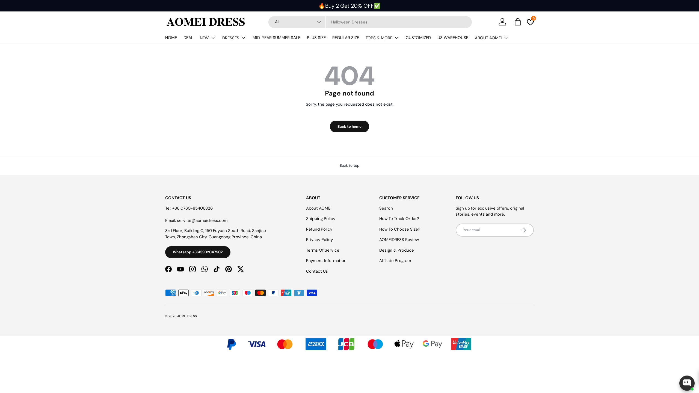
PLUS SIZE (316, 37)
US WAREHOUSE (452, 37)
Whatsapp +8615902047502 (198, 252)
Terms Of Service (322, 250)
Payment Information (326, 260)
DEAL (188, 37)
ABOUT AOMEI (488, 38)
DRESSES (230, 38)
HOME (171, 37)
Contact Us (317, 271)
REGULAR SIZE (345, 37)
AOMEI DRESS (187, 316)
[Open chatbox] (687, 383)
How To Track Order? (399, 218)
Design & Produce (396, 250)
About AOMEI (318, 208)
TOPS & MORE (379, 38)
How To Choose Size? (399, 229)
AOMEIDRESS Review (399, 239)
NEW (204, 38)
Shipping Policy (320, 218)
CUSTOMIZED (418, 37)
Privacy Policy (319, 239)
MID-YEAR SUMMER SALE (276, 37)
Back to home (349, 126)
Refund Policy (319, 229)
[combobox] (370, 22)
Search (386, 208)
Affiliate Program (395, 260)
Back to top (349, 165)
